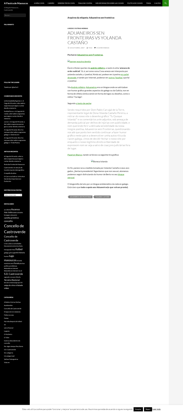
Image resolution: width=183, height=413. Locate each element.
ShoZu (18, 277)
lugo (11, 255)
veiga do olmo (10, 285)
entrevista (15, 246)
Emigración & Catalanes (12, 312)
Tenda (148, 3)
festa (21, 246)
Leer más (156, 409)
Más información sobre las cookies (110, 3)
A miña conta (39, 3)
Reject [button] (148, 409)
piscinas (22, 263)
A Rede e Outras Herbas (78, 28)
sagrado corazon (10, 277)
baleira (15, 212)
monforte (7, 263)
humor (6, 256)
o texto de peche (83, 103)
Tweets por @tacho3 (11, 87)
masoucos (10, 260)
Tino (90, 48)
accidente (7, 210)
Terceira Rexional (12, 280)
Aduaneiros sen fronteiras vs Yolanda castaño (94, 37)
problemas (13, 266)
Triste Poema (15, 143)
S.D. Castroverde (13, 273)
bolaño (20, 212)
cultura (10, 244)
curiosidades (17, 243)
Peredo (16, 263)
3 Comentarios (102, 48)
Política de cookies (135, 3)
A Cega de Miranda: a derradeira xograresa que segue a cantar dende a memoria (14, 124)
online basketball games (12, 101)
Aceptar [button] (138, 409)
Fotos (13, 249)
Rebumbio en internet (11, 268)
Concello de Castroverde (12, 309)
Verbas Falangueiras (11, 359)
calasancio (13, 215)
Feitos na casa (9, 315)
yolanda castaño (102, 197)
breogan (7, 215)
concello (8, 221)
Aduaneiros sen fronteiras (81, 197)
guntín (16, 252)
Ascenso (15, 209)
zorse (6, 122)
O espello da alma (10, 173)
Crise (6, 243)
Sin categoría (8, 353)
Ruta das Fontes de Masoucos (14, 164)
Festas (6, 318)
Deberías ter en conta (66, 3)
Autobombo (8, 305)
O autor (157, 3)
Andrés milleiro (78, 87)
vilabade (19, 285)
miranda (19, 260)
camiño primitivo (11, 218)
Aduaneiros (91, 87)
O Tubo (6, 337)
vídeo (6, 288)
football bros (8, 111)
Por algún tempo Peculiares (13, 346)
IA (5, 325)
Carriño (51, 3)
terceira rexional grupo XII (13, 283)
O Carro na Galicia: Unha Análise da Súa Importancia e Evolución (14, 178)
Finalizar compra (85, 3)
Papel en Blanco (75, 154)
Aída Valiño (8, 212)
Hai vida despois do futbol (13, 321)
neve (12, 263)
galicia (11, 253)
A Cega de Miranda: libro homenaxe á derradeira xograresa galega (15, 132)
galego (6, 253)
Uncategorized (9, 356)
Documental (8, 246)
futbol (19, 249)
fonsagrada (7, 249)
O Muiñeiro (8, 334)
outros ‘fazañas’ (116, 77)
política (6, 266)
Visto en (7, 362)
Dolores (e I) (15, 135)
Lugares (7, 331)
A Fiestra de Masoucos (16, 3)
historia (22, 253)
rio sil (20, 271)
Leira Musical (8, 328)
